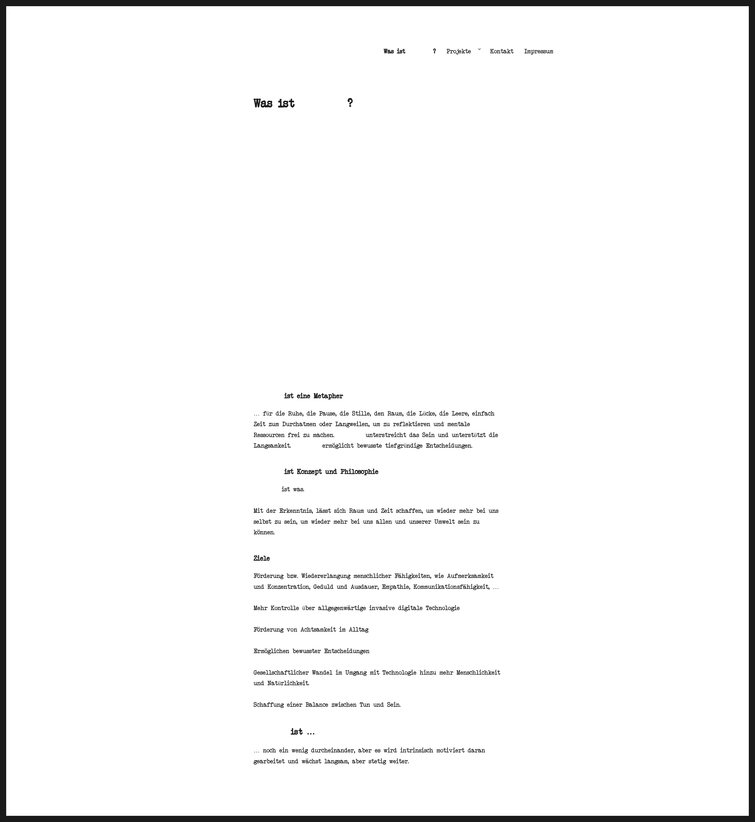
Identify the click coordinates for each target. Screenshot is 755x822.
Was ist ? (410, 51)
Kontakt (501, 51)
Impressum (538, 51)
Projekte (459, 51)
